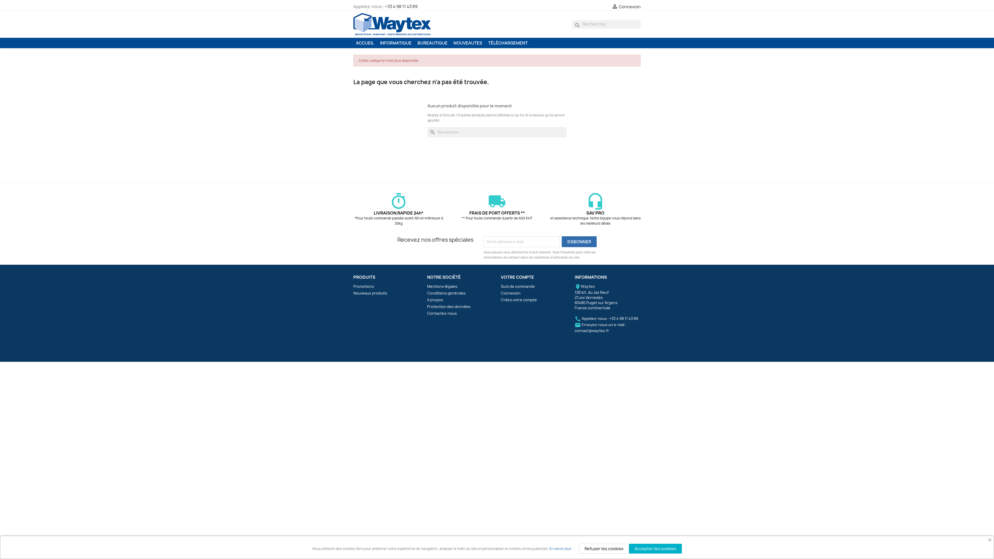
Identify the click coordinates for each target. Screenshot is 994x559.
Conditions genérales (446, 293)
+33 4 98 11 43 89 (401, 6)
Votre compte (517, 277)
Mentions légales (442, 286)
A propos (435, 299)
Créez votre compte (519, 299)
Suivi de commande (518, 286)
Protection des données (449, 306)
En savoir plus (560, 548)
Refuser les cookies (604, 548)
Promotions (363, 286)
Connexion (511, 293)
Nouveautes (468, 43)
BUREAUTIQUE (433, 43)
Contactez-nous (442, 313)
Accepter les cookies (655, 548)
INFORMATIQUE (396, 43)
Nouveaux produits (370, 293)
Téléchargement (508, 43)
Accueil (365, 43)
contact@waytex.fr (592, 330)
